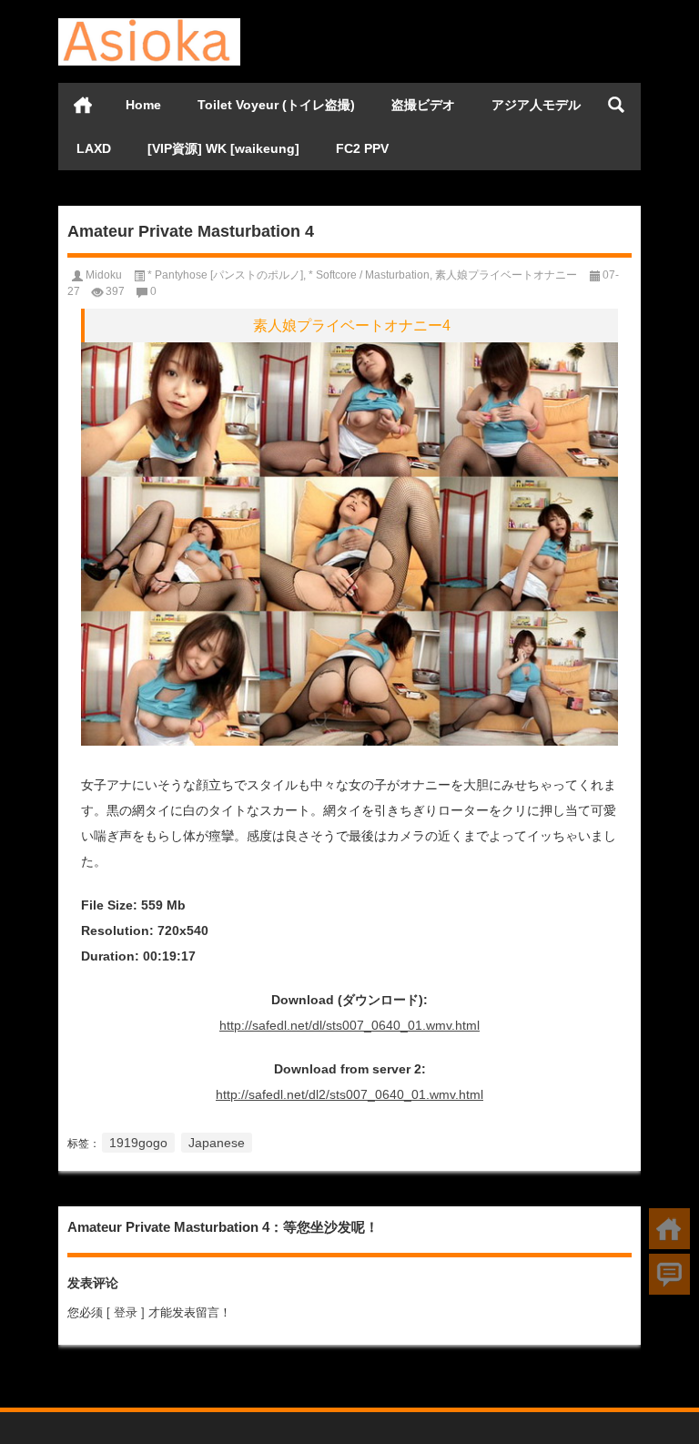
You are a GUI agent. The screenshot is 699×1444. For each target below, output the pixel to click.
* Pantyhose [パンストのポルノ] (225, 275)
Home (143, 104)
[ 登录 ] (125, 1312)
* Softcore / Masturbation (369, 275)
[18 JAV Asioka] (149, 24)
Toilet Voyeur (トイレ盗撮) (276, 104)
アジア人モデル (536, 104)
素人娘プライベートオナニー (506, 275)
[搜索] (616, 105)
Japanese (216, 1142)
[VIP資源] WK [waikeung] (223, 148)
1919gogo (138, 1142)
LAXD (93, 148)
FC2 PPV (362, 148)
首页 (82, 105)
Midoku (104, 275)
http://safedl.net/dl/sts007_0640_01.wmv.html (349, 1025)
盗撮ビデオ (423, 104)
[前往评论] (669, 1274)
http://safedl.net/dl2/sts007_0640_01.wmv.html (349, 1094)
